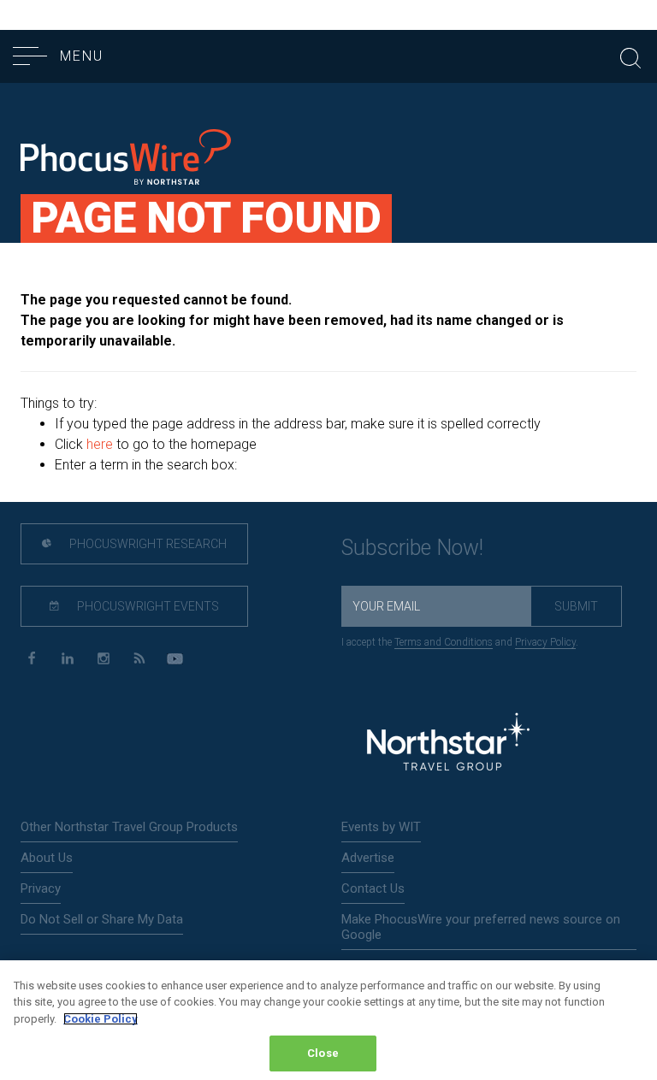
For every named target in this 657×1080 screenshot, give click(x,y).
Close (323, 1053)
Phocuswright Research (147, 544)
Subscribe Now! (412, 547)
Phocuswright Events (146, 606)
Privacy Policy (545, 642)
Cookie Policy (100, 1018)
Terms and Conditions (443, 642)
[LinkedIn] (67, 659)
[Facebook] (31, 659)
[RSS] (139, 659)
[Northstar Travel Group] (448, 744)
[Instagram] (103, 659)
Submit (576, 606)
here (99, 444)
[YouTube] (175, 659)
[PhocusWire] (126, 159)
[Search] (630, 56)
